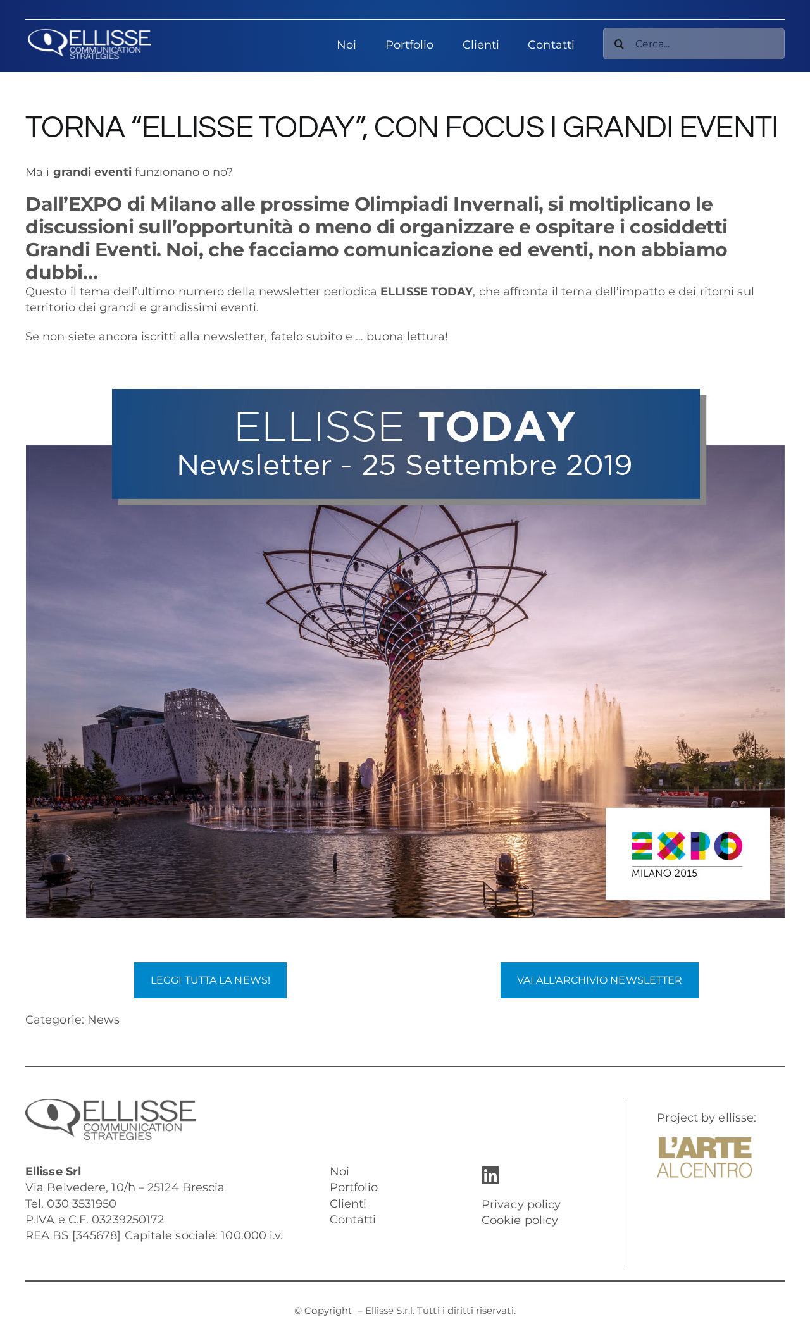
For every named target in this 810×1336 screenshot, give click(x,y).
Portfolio (354, 1187)
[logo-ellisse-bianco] (89, 34)
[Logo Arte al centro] (704, 1143)
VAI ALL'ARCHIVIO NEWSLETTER (600, 980)
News (103, 1020)
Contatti (353, 1220)
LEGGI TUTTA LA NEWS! (210, 980)
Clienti (348, 1204)
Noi (339, 1171)
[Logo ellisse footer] (110, 1104)
